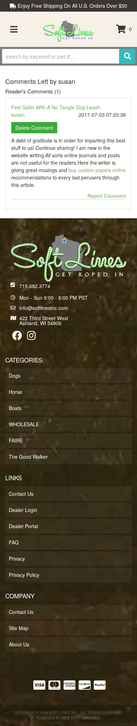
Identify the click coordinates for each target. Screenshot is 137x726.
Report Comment (106, 195)
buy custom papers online (97, 169)
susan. (18, 114)
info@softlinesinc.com (43, 307)
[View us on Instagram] (31, 337)
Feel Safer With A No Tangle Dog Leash (55, 107)
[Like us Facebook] (17, 337)
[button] (68, 56)
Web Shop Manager (80, 717)
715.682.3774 (34, 285)
